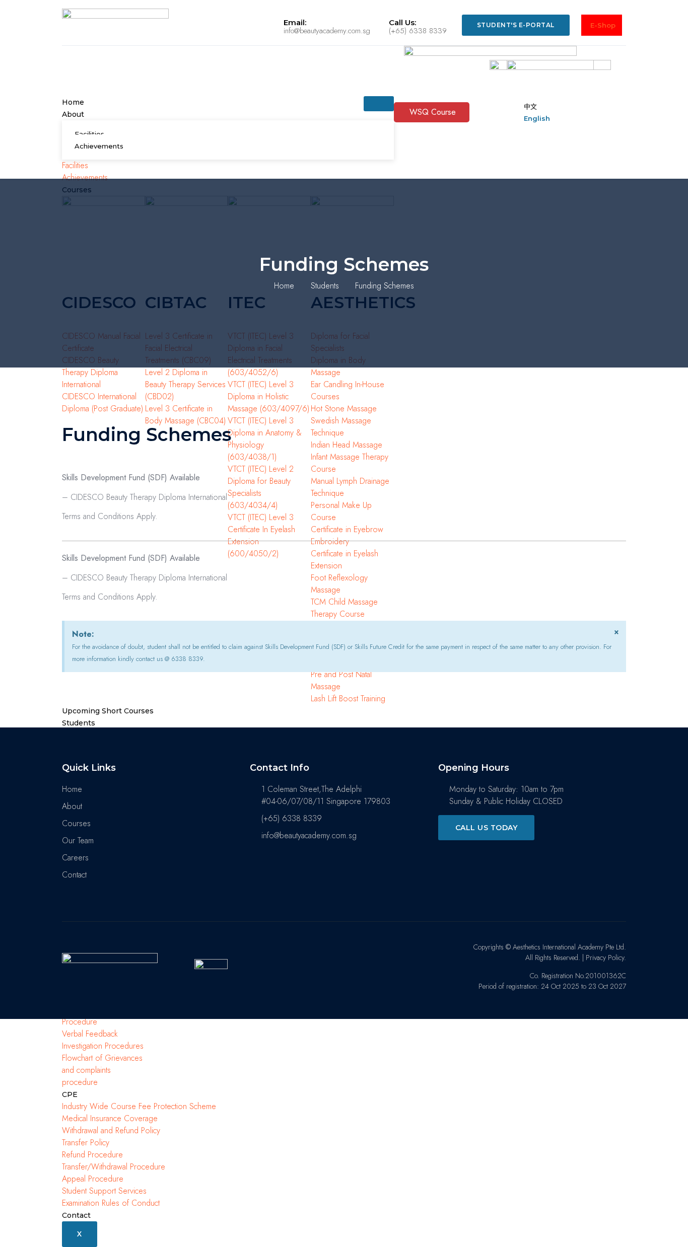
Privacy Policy (605, 957)
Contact (76, 1215)
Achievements (99, 146)
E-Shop (602, 25)
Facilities (89, 134)
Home (73, 102)
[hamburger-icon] (379, 103)
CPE (70, 1094)
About (73, 114)
